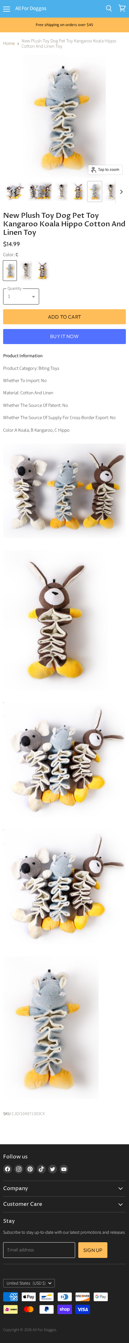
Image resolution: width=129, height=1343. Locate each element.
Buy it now (64, 336)
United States (26, 1283)
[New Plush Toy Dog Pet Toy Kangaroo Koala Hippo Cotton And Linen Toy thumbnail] (14, 191)
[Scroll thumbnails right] (120, 192)
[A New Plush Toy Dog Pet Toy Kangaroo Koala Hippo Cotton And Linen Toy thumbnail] (78, 191)
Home (9, 43)
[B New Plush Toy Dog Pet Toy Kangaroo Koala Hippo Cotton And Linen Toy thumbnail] (61, 191)
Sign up (92, 1250)
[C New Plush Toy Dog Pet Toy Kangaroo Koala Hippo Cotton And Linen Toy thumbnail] (95, 191)
